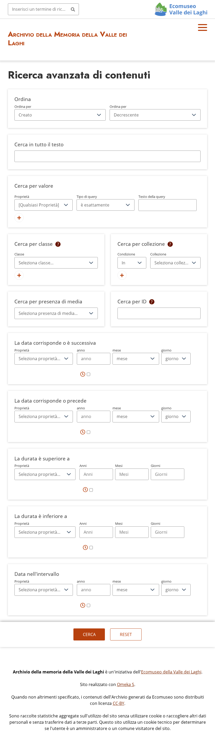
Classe (19, 254)
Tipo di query (87, 196)
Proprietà (21, 196)
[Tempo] (85, 374)
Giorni (155, 465)
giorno (166, 350)
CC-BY (118, 703)
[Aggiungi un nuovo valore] (19, 217)
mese (116, 350)
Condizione (126, 254)
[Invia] (73, 9)
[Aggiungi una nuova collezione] (122, 275)
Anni (83, 465)
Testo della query (151, 196)
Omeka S (125, 684)
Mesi (118, 465)
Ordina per (22, 106)
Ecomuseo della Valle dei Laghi (171, 672)
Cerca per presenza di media (48, 301)
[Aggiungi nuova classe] (19, 275)
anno (81, 350)
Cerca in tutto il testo (38, 144)
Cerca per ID (132, 301)
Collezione (158, 254)
